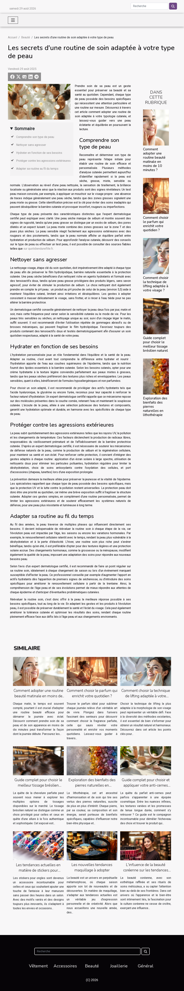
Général (145, 966)
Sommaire (25, 128)
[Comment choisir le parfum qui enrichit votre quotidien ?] (156, 195)
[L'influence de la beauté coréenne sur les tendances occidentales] (145, 845)
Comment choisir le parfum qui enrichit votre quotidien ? (156, 223)
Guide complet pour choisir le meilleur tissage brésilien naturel (155, 344)
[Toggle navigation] (13, 20)
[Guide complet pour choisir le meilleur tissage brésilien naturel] (156, 316)
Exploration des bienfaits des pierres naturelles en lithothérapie (92, 785)
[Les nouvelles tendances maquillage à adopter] (92, 845)
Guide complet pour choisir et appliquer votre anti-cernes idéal (146, 785)
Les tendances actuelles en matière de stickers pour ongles (38, 870)
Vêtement (38, 966)
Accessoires (65, 966)
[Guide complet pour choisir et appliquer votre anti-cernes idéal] (145, 760)
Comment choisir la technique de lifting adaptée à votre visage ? (156, 284)
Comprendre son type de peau (35, 137)
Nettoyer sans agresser (31, 145)
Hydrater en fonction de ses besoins (39, 153)
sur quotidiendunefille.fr (38, 248)
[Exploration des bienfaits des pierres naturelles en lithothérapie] (156, 376)
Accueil (12, 37)
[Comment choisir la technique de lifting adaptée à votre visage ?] (156, 256)
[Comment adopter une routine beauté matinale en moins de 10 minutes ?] (156, 127)
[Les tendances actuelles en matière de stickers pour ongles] (38, 845)
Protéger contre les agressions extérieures (43, 160)
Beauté (25, 37)
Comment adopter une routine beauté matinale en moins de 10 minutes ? (154, 159)
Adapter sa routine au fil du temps (37, 168)
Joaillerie (119, 966)
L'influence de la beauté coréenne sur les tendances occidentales (145, 870)
